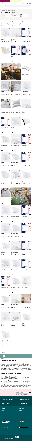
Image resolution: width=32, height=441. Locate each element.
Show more (16, 415)
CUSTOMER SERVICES (21, 408)
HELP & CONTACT (4, 408)
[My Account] (25, 3)
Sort (2, 24)
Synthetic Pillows (13, 10)
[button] (30, 3)
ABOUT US (3, 410)
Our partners (20, 410)
